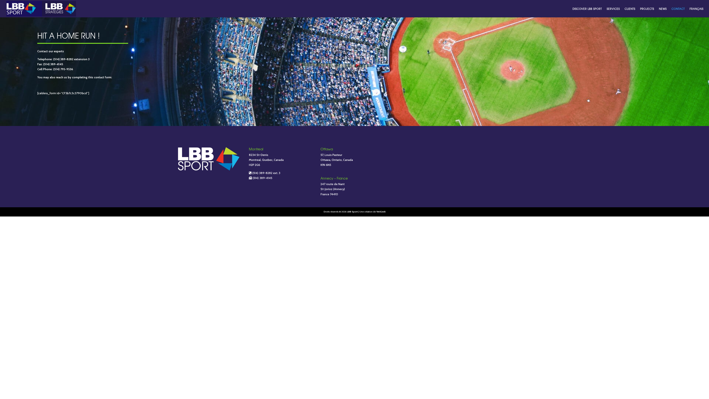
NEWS (663, 9)
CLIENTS (630, 9)
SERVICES (613, 9)
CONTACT (678, 9)
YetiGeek (381, 211)
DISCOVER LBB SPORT (587, 9)
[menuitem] (696, 12)
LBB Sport (352, 211)
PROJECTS (647, 9)
